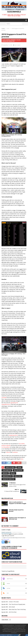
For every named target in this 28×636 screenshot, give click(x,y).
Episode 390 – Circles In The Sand (10, 601)
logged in (10, 534)
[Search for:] (14, 23)
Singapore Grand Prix (8, 479)
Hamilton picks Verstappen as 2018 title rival (17, 518)
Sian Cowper (17, 45)
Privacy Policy (6, 539)
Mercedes (5, 473)
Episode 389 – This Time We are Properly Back (13, 604)
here (22, 459)
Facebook (15, 452)
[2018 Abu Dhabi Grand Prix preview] (5, 511)
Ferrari (19, 467)
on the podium (6, 447)
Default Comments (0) (6, 532)
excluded (4, 397)
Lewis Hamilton (7, 470)
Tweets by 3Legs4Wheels (8, 571)
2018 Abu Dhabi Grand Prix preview (16, 510)
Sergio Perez (17, 476)
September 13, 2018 (7, 45)
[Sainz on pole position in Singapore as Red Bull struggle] (5, 503)
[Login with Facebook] (3, 542)
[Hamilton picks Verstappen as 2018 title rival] (5, 519)
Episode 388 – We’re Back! (8, 607)
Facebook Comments (17, 532)
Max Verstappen (18, 470)
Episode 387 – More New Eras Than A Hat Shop (14, 609)
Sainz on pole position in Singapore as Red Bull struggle (17, 502)
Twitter (8, 452)
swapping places (13, 435)
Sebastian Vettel (7, 476)
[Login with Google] (9, 542)
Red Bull (12, 473)
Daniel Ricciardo (10, 467)
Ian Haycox (19, 635)
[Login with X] (6, 542)
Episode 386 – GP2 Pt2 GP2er (9, 612)
